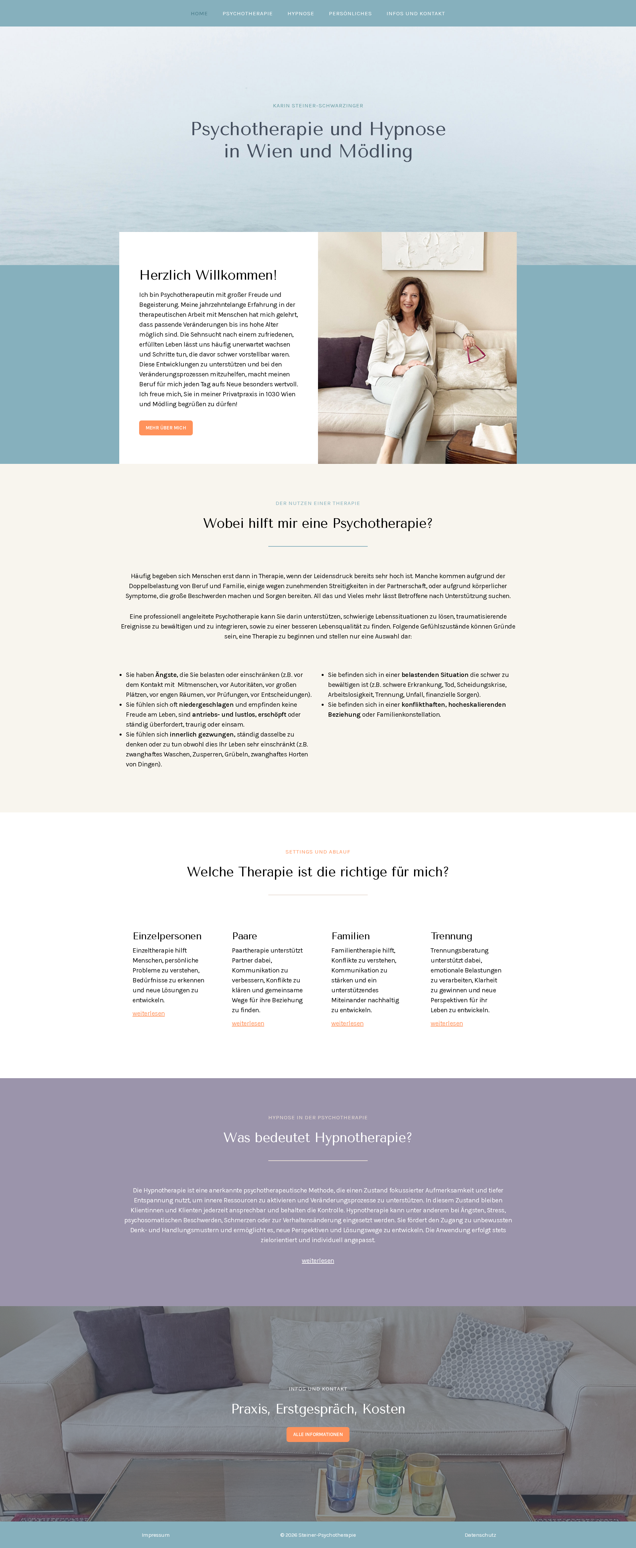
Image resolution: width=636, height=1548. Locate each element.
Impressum (156, 1534)
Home (199, 13)
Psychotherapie (248, 13)
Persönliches (350, 13)
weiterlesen (318, 1260)
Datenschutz (480, 1534)
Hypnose (301, 13)
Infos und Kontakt (416, 13)
